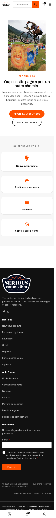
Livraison (6, 391)
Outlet (5, 345)
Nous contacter (27, 122)
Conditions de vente (12, 384)
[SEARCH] (35, 4)
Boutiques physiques (27, 187)
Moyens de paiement (12, 404)
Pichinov (23, 486)
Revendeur (7, 338)
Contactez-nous (10, 378)
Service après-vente (27, 230)
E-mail (6, 439)
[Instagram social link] (8, 311)
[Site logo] (6, 4)
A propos (6, 364)
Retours (6, 397)
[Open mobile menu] (50, 4)
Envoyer (11, 467)
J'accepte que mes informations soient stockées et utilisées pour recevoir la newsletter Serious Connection (25, 455)
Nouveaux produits (27, 165)
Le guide (27, 209)
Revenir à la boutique (27, 114)
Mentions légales (10, 410)
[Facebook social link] (4, 311)
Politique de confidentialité (15, 417)
